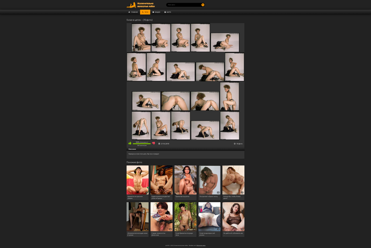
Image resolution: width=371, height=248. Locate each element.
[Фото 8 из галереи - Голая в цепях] (180, 81)
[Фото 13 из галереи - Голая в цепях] (205, 110)
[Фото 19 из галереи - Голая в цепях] (229, 139)
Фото (169, 12)
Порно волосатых (141, 5)
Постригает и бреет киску (208, 196)
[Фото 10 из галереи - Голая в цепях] (234, 81)
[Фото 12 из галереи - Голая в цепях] (175, 110)
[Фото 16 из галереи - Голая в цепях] (161, 139)
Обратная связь (201, 245)
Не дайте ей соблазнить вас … (233, 234)
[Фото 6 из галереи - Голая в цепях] (136, 81)
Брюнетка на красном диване (135, 197)
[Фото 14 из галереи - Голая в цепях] (229, 110)
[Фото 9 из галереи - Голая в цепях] (210, 81)
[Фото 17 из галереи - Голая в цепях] (180, 139)
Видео (157, 12)
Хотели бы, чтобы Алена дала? (231, 197)
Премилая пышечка (182, 196)
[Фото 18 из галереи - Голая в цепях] (205, 139)
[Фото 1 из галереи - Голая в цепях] (141, 51)
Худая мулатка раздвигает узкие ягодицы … (160, 197)
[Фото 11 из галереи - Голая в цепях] (146, 110)
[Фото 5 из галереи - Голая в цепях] (224, 51)
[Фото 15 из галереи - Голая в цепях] (141, 139)
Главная (134, 12)
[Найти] (202, 4)
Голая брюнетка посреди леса (184, 234)
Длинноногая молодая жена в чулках (137, 234)
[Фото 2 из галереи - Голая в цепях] (161, 51)
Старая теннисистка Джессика (158, 234)
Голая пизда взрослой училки (207, 234)
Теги (146, 12)
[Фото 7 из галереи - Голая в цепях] (156, 81)
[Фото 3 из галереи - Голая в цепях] (180, 51)
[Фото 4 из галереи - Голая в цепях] (200, 51)
